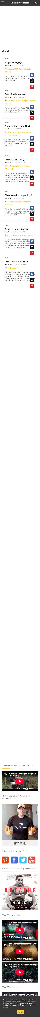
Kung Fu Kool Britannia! (16, 229)
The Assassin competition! (18, 195)
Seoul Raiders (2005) (15, 94)
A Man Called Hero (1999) (18, 126)
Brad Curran (8, 65)
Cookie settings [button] (9, 1012)
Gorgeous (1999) (13, 62)
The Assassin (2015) (14, 159)
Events (7, 191)
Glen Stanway (8, 129)
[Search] (36, 3)
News (6, 225)
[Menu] (2, 3)
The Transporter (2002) (16, 261)
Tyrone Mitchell (9, 264)
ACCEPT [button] (20, 1012)
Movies (7, 59)
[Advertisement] (20, 26)
